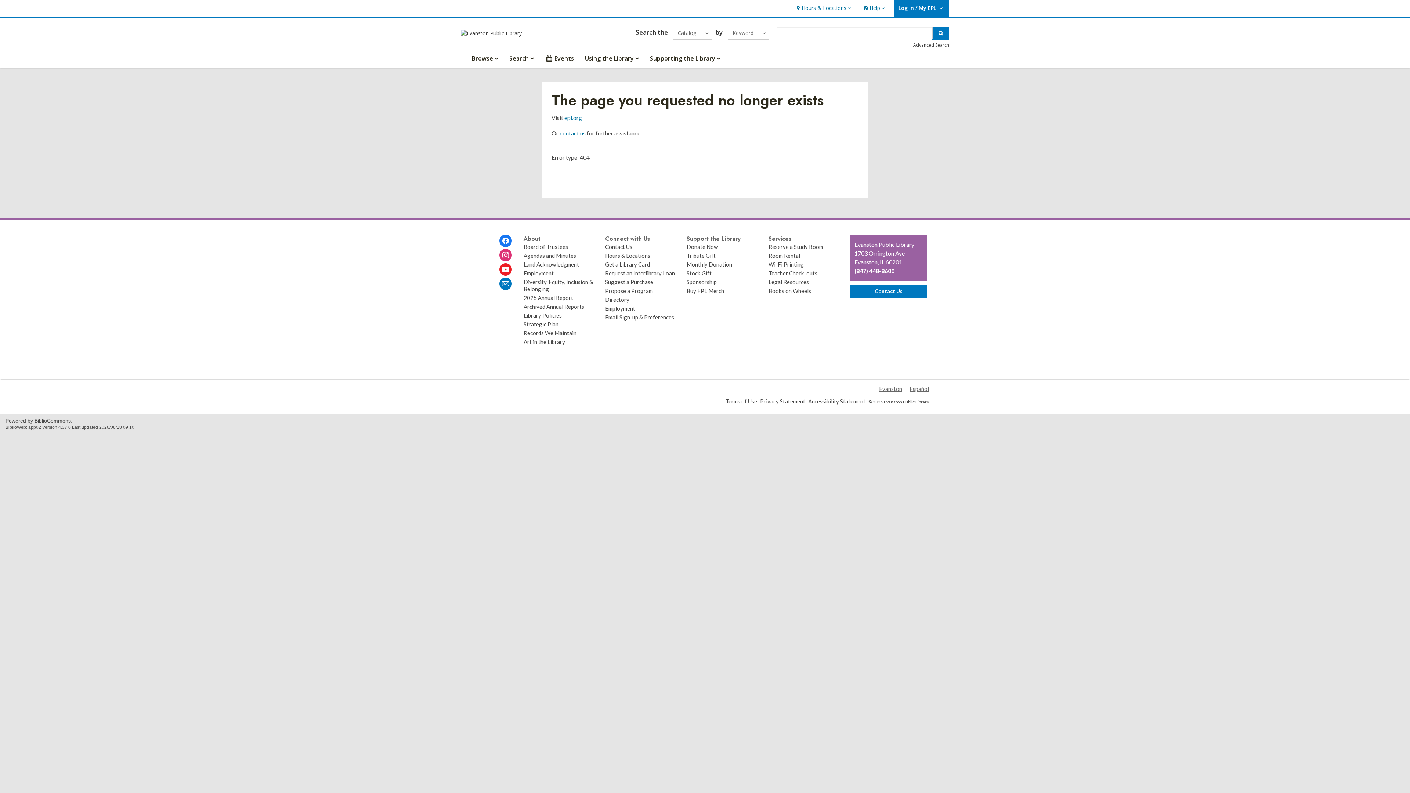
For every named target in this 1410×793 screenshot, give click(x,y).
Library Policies (543, 315)
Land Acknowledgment (551, 264)
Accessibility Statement (836, 401)
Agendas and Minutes (550, 255)
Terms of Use (741, 401)
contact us (573, 133)
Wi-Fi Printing (786, 264)
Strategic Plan (541, 324)
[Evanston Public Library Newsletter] (505, 284)
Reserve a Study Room (796, 246)
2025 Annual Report (548, 297)
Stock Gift (699, 273)
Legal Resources (789, 282)
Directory (617, 299)
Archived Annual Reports (554, 306)
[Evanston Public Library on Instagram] (505, 255)
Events (564, 58)
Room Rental (784, 255)
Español (919, 388)
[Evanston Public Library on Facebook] (505, 241)
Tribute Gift (701, 255)
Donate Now (702, 246)
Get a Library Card (627, 264)
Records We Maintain (550, 333)
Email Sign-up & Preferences (639, 317)
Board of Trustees (546, 246)
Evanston (890, 388)
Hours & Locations (627, 255)
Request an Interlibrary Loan (640, 273)
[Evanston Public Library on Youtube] (505, 269)
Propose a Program (629, 290)
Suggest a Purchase (629, 282)
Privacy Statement (782, 401)
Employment (539, 273)
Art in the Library (544, 341)
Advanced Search (931, 45)
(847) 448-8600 (874, 270)
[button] (823, 8)
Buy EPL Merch (705, 290)
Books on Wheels (790, 290)
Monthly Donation (709, 264)
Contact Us (618, 246)
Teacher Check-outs (793, 273)
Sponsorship (702, 282)
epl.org (573, 117)
